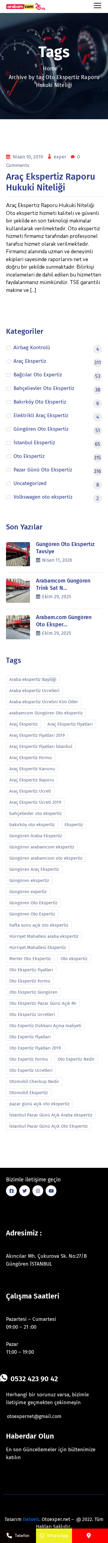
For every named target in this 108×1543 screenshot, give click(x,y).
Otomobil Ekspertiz (28, 1092)
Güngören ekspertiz (29, 880)
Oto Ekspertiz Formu (29, 981)
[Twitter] (24, 1190)
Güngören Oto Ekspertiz (33, 903)
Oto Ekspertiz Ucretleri (32, 1014)
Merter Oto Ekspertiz (30, 958)
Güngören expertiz (28, 891)
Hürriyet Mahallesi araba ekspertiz (44, 936)
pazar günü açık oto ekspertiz (39, 1104)
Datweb (31, 1519)
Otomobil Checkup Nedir (34, 1081)
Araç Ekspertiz (23, 724)
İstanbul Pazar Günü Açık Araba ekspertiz (50, 1115)
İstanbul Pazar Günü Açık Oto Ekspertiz (48, 1126)
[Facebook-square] (11, 1190)
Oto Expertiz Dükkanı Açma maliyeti (45, 1025)
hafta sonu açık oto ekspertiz (38, 925)
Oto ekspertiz (74, 958)
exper (61, 157)
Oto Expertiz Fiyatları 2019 (35, 1048)
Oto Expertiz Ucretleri (30, 1070)
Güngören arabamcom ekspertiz (41, 847)
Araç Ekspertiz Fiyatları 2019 (37, 735)
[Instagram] (37, 1190)
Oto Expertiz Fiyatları (30, 1037)
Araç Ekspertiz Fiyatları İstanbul (40, 746)
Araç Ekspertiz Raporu (31, 780)
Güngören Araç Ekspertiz (34, 869)
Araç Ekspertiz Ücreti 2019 (35, 802)
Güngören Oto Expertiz (32, 914)
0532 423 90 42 (34, 1379)
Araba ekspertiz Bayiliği (32, 679)
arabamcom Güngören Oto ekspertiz (46, 713)
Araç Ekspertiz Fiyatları (70, 724)
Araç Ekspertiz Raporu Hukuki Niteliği (50, 182)
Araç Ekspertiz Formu (30, 757)
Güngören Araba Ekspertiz (35, 836)
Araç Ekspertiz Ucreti (30, 791)
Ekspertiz (73, 824)
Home (50, 68)
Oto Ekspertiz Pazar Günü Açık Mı (42, 1003)
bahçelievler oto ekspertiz (35, 813)
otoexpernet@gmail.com (34, 1416)
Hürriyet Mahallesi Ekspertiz (37, 947)
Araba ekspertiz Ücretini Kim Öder (43, 701)
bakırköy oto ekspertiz (32, 824)
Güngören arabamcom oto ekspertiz (45, 858)
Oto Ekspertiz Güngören (33, 992)
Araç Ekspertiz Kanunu (32, 769)
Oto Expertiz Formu (28, 1059)
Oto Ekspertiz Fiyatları (31, 970)
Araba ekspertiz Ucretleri (34, 690)
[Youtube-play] (51, 1190)
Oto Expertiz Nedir (76, 1059)
